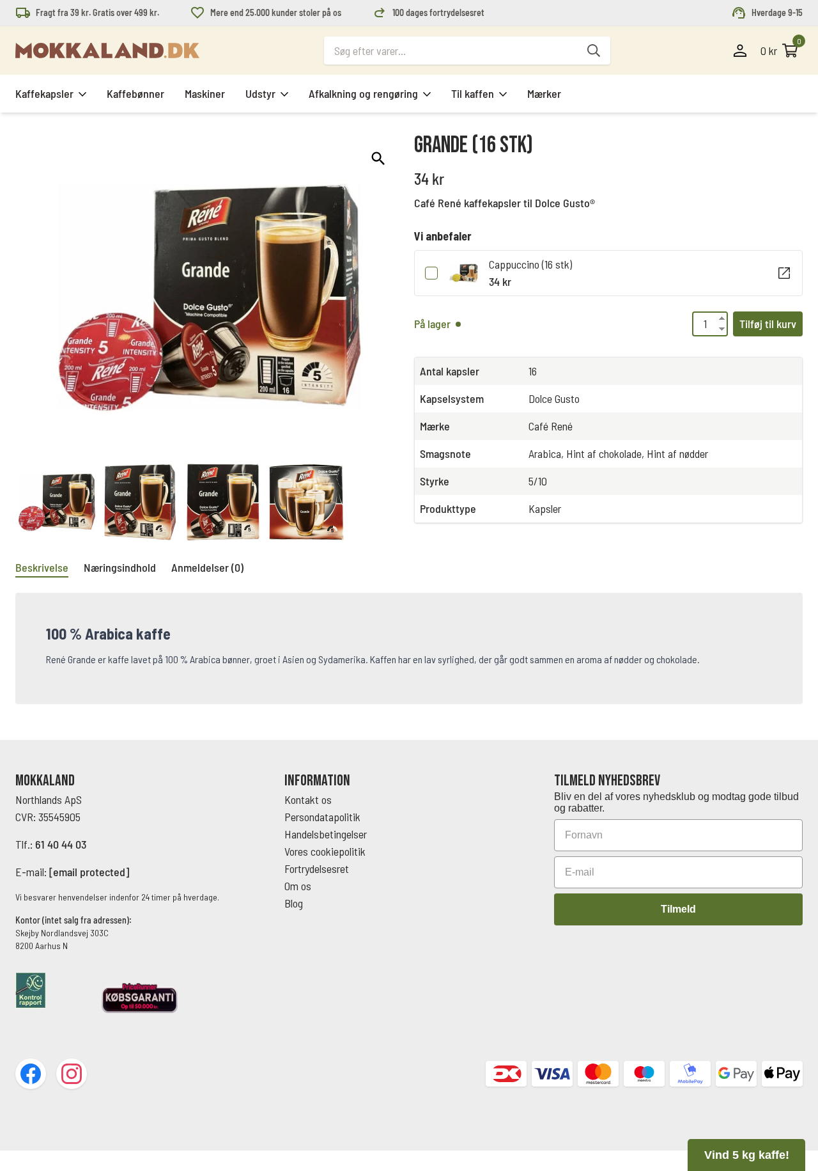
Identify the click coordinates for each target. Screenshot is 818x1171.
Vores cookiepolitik (325, 851)
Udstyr (260, 93)
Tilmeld (678, 909)
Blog (293, 903)
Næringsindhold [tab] (120, 567)
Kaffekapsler (44, 93)
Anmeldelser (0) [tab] (207, 567)
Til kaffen (472, 93)
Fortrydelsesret (316, 868)
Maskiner (205, 93)
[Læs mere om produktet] (784, 273)
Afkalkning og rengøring (363, 93)
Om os (297, 886)
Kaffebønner (135, 93)
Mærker (544, 93)
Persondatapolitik (322, 817)
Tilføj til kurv (767, 324)
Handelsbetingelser (326, 834)
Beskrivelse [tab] (41, 567)
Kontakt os (308, 799)
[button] (378, 158)
